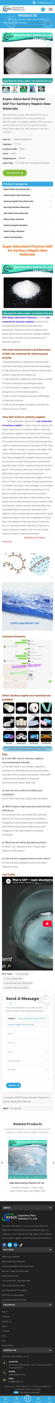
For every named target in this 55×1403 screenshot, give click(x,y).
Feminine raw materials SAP (14, 23)
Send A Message (27, 1398)
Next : (6, 1108)
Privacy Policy (7, 1345)
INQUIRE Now (13, 173)
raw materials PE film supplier (14, 1290)
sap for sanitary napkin (14, 978)
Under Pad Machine (13, 237)
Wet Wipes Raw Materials (16, 213)
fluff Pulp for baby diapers (13, 1295)
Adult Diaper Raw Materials (17, 195)
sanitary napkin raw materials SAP (19, 983)
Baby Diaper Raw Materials (17, 189)
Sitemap (5, 1331)
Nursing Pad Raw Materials (17, 207)
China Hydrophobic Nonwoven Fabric (17, 1266)
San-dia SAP (23, 974)
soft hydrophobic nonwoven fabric (16, 1281)
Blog (38, 1389)
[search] (43, 9)
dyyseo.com (30, 1389)
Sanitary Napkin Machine (16, 225)
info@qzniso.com (45, 2)
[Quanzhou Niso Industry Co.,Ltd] (15, 8)
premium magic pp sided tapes (15, 1271)
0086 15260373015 (17, 1375)
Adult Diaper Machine (14, 231)
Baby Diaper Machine (14, 219)
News (4, 1326)
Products (6, 1316)
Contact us (6, 1321)
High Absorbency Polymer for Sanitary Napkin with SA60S (27, 1183)
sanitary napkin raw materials (17, 987)
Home (13, 19)
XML (3, 1340)
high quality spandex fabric (13, 1285)
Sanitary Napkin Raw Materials (32, 19)
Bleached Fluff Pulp (10, 1276)
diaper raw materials (10, 1257)
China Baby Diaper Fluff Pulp (14, 1300)
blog (4, 1336)
